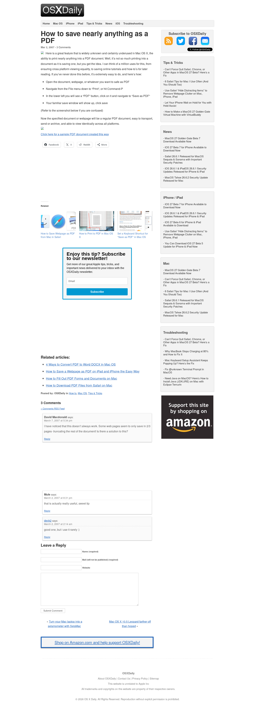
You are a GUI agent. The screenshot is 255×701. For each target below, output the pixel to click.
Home (46, 23)
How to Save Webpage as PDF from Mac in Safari (58, 235)
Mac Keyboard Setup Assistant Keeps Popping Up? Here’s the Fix (185, 361)
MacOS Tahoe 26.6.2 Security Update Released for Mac (185, 179)
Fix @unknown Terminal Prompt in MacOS (183, 370)
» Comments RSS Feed (53, 408)
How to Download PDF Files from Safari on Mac (79, 385)
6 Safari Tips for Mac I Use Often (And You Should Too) (185, 82)
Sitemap (154, 678)
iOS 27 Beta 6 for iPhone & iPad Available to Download (182, 223)
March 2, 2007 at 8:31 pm (58, 497)
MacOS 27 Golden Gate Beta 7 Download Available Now (181, 139)
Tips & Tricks (94, 23)
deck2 (48, 521)
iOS (118, 23)
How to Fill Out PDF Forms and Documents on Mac (81, 378)
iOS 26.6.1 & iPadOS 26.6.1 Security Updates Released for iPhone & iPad (184, 169)
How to (72, 393)
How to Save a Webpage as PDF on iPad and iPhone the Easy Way (92, 371)
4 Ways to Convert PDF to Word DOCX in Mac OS (81, 364)
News (108, 23)
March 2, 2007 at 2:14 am (58, 524)
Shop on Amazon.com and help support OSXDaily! (97, 642)
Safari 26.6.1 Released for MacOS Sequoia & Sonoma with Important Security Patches (183, 159)
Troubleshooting (133, 23)
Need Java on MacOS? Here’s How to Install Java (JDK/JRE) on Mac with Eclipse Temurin (185, 381)
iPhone (70, 23)
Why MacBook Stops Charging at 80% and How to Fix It (185, 352)
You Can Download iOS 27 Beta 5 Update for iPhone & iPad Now (183, 244)
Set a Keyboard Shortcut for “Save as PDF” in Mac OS (132, 235)
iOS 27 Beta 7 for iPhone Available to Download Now (184, 148)
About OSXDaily (107, 678)
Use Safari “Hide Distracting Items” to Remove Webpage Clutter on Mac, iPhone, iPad (185, 93)
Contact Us (124, 678)
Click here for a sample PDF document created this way (75, 134)
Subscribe (97, 291)
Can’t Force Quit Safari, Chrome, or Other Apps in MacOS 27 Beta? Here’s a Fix (186, 72)
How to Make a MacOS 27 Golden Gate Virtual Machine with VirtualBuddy (186, 113)
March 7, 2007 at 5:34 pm (58, 420)
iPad (80, 23)
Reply (47, 439)
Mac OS (58, 23)
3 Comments (64, 47)
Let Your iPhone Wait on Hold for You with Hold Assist (187, 104)
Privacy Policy (140, 678)
